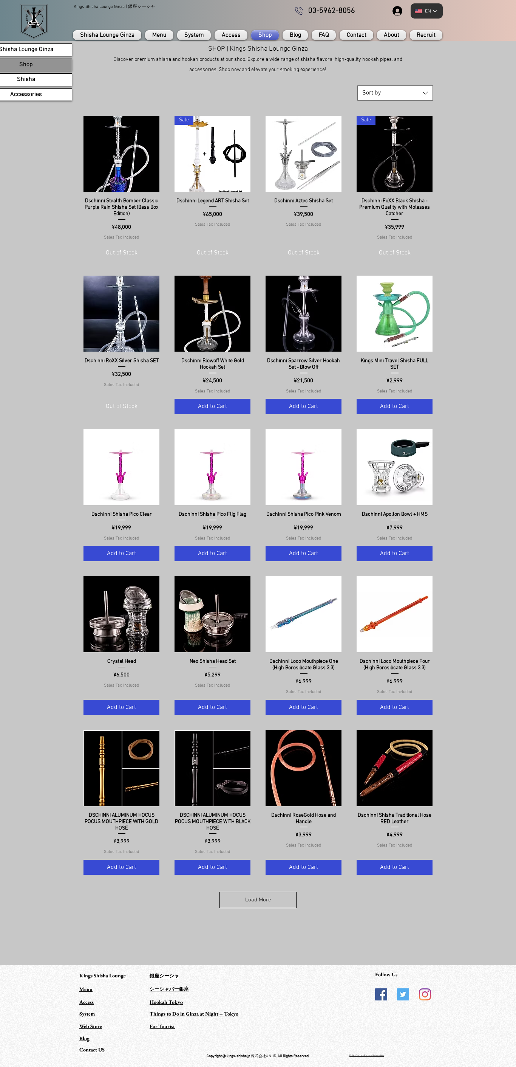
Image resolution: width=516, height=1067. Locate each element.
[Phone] (298, 11)
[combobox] (395, 93)
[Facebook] (381, 994)
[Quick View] (121, 154)
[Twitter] (403, 994)
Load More (258, 899)
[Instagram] (425, 994)
